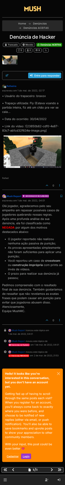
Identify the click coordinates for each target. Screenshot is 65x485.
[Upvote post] (47, 185)
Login (26, 456)
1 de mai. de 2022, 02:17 (31, 90)
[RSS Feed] (46, 50)
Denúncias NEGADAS (20, 356)
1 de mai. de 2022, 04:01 (31, 200)
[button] (5, 480)
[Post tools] (60, 185)
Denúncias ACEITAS (50, 44)
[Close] (58, 374)
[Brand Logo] (32, 8)
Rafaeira (11, 86)
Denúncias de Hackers (20, 345)
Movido (29, 44)
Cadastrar (13, 456)
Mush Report (13, 196)
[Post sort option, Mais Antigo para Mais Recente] (7, 75)
